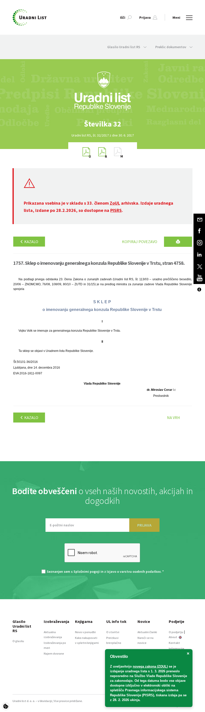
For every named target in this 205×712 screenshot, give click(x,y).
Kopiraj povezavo (139, 241)
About (173, 637)
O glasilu (18, 641)
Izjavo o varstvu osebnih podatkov (133, 571)
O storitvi (112, 632)
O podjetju (176, 632)
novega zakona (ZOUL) (150, 666)
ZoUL (115, 203)
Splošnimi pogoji (87, 571)
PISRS (116, 210)
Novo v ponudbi (85, 632)
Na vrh (173, 417)
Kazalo (31, 241)
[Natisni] (178, 242)
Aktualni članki (147, 632)
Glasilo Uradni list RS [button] (124, 47)
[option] (102, 124)
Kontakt (174, 643)
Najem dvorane (54, 653)
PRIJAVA (144, 525)
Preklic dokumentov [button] (171, 47)
